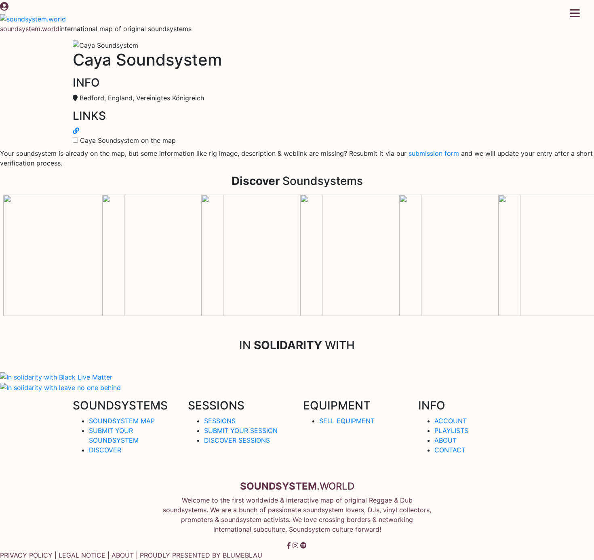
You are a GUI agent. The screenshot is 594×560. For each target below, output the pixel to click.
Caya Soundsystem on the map (128, 140)
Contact (450, 450)
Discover (105, 450)
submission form (434, 153)
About (445, 440)
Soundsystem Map (122, 421)
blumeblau (242, 555)
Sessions (220, 421)
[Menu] (575, 13)
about (123, 555)
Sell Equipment (347, 421)
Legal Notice (82, 555)
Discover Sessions (237, 440)
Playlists (451, 430)
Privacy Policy (26, 555)
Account (450, 421)
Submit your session (241, 430)
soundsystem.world (29, 29)
